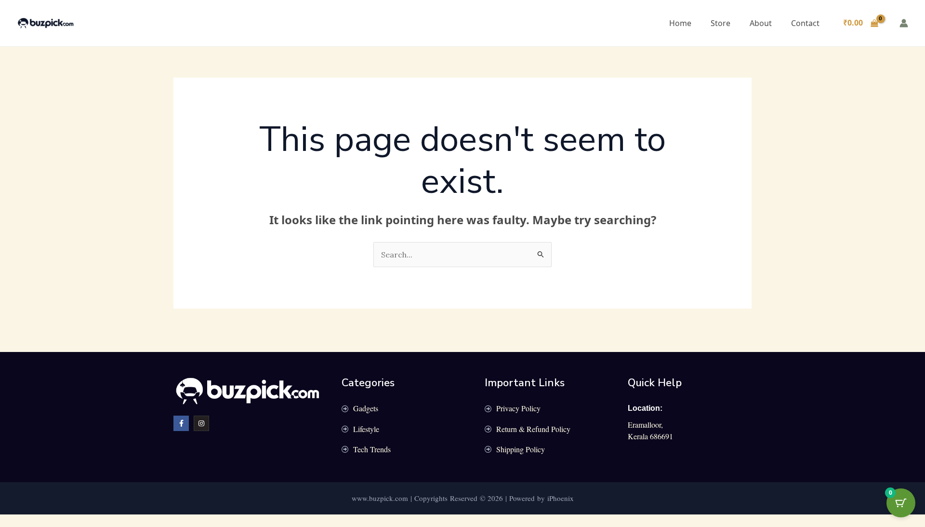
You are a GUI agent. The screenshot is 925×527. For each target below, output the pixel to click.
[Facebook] (181, 423)
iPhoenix (560, 498)
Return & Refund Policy (533, 429)
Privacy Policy (518, 408)
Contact (805, 23)
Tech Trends (372, 449)
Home (680, 23)
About (761, 23)
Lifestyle (366, 429)
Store (720, 23)
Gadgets (365, 408)
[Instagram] (201, 423)
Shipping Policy (520, 449)
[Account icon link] (903, 23)
